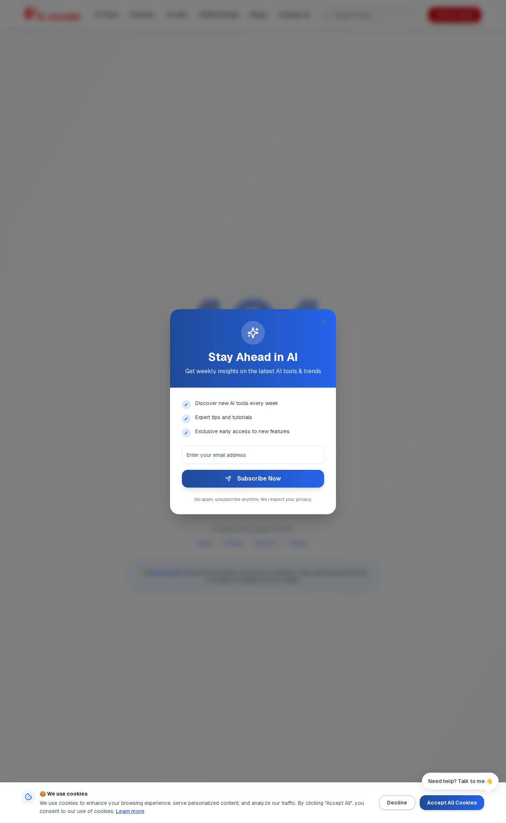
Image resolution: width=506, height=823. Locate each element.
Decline (397, 802)
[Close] (323, 321)
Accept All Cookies (452, 802)
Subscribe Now (259, 478)
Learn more (130, 811)
